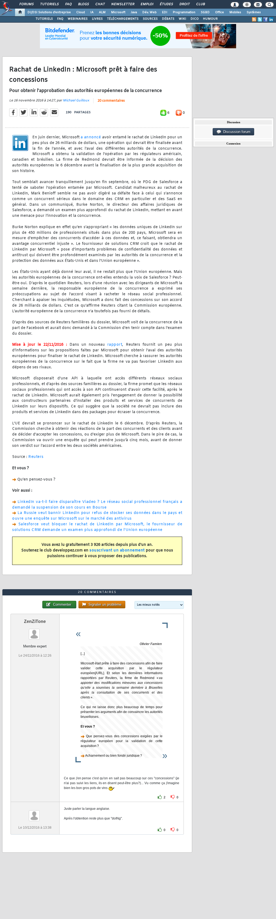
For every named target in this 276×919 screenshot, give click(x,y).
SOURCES (150, 19)
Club (200, 4)
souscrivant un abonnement (117, 550)
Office (219, 12)
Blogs (83, 4)
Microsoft (118, 12)
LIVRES (97, 19)
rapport (114, 344)
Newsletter (122, 4)
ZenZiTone (35, 621)
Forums (26, 4)
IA (92, 12)
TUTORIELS (44, 19)
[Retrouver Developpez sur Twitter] (260, 19)
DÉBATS (168, 19)
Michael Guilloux (76, 100)
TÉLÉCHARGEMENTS (123, 19)
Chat (100, 4)
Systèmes (254, 12)
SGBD (205, 12)
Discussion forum (235, 132)
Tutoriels (49, 4)
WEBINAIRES (78, 19)
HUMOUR (210, 19)
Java (134, 12)
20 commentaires (111, 101)
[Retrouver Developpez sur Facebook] (265, 19)
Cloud (80, 12)
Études (166, 4)
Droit (184, 4)
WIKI (182, 19)
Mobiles (235, 12)
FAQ (68, 4)
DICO (195, 19)
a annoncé (91, 137)
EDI (164, 12)
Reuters (36, 457)
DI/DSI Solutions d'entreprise (49, 12)
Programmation (184, 12)
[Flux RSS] (254, 19)
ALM (102, 12)
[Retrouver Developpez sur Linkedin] (271, 19)
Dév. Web (149, 12)
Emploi (147, 4)
